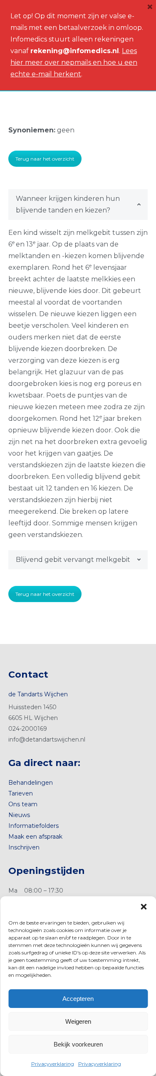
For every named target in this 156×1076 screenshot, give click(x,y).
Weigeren (78, 1021)
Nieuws (19, 815)
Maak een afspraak (35, 836)
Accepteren (78, 998)
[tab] (78, 204)
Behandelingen (30, 782)
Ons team (22, 804)
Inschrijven (24, 847)
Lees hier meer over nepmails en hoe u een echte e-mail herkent (73, 62)
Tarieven (20, 793)
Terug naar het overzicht (44, 159)
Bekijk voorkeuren (78, 1044)
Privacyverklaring (52, 1064)
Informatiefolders (33, 826)
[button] (143, 907)
